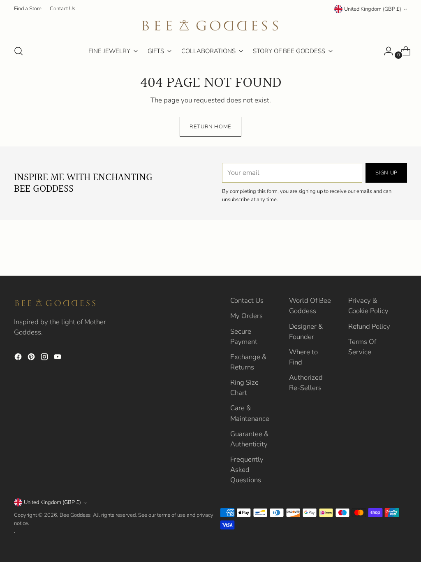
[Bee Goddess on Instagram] (45, 358)
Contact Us (247, 300)
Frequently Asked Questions (247, 470)
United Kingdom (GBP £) (372, 9)
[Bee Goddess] (210, 26)
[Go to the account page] (385, 51)
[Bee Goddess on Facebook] (19, 358)
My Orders (246, 315)
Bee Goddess (75, 515)
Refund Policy (369, 326)
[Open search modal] (18, 51)
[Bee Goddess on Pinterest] (32, 358)
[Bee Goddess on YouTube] (58, 358)
